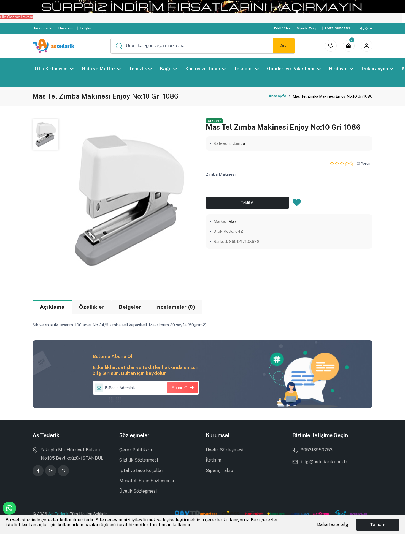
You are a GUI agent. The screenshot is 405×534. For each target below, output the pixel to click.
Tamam (377, 524)
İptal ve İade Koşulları (141, 470)
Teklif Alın (281, 28)
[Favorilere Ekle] (297, 204)
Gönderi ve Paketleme (291, 68)
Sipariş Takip (307, 28)
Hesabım (65, 28)
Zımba (239, 143)
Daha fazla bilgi (333, 524)
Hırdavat (339, 68)
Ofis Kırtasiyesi (52, 68)
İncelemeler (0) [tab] (175, 307)
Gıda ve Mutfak (99, 68)
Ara (283, 45)
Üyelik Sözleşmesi (138, 491)
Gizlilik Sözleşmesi (138, 460)
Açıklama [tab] (52, 307)
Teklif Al (247, 202)
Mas (232, 221)
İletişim (85, 28)
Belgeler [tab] (130, 307)
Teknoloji (244, 68)
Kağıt (166, 68)
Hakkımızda (42, 28)
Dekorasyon (374, 68)
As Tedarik (59, 513)
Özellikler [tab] (91, 307)
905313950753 (337, 28)
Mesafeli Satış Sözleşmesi (146, 480)
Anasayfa (277, 96)
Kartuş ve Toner (203, 68)
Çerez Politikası (135, 449)
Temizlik (138, 68)
